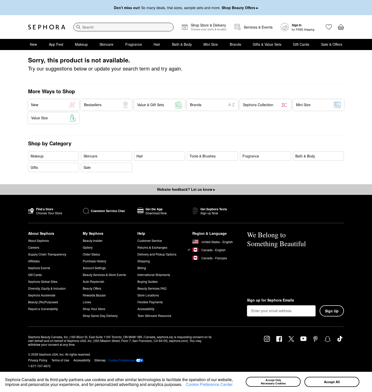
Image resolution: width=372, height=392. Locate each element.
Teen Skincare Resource (154, 315)
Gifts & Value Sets (267, 44)
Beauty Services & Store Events (104, 274)
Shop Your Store (94, 309)
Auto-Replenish (93, 281)
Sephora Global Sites (42, 281)
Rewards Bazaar (94, 295)
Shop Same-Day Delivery (100, 315)
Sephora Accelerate (41, 295)
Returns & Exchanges (152, 247)
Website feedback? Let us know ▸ (186, 189)
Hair (157, 44)
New (33, 44)
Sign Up (332, 310)
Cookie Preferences (121, 360)
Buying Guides (147, 281)
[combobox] (123, 27)
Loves (87, 302)
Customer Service (149, 240)
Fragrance (133, 44)
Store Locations (148, 295)
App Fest (56, 44)
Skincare (106, 44)
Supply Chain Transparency (47, 254)
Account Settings (94, 268)
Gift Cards (301, 44)
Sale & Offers (331, 44)
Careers (33, 247)
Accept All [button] (332, 381)
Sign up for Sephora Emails (270, 300)
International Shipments (153, 274)
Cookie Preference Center (209, 384)
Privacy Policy (37, 360)
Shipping (143, 261)
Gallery (88, 247)
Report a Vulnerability (43, 309)
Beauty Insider (92, 240)
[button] (184, 385)
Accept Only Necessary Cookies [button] (273, 381)
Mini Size (210, 44)
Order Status (91, 254)
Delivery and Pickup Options (156, 254)
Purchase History (94, 261)
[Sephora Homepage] (46, 27)
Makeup (81, 44)
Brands (235, 44)
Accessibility (145, 309)
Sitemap (100, 360)
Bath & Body (182, 44)
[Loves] (329, 27)
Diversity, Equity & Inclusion (47, 288)
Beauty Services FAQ (151, 288)
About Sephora (38, 240)
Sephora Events (39, 268)
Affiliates (34, 261)
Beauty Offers (92, 288)
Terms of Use (60, 360)
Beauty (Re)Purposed (43, 302)
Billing (141, 268)
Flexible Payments (150, 302)
